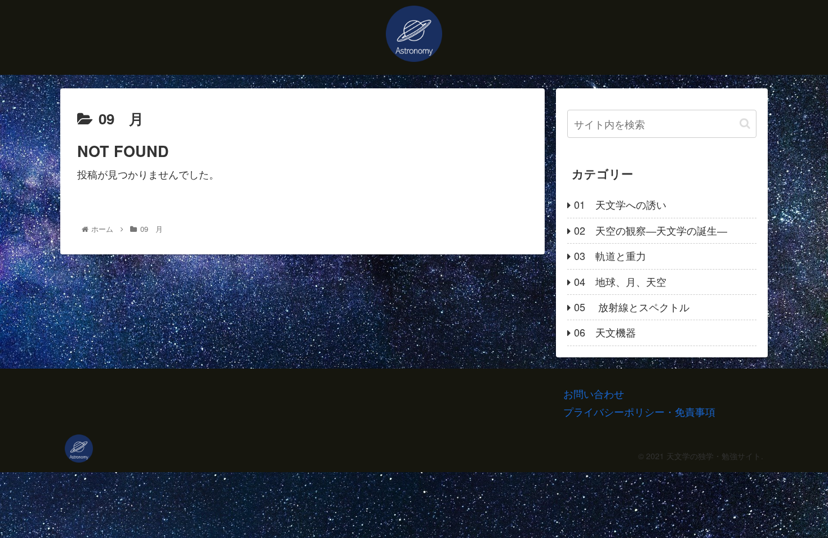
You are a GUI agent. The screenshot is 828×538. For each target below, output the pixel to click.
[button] (745, 123)
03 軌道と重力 (610, 255)
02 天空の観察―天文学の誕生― (650, 230)
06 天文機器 (605, 332)
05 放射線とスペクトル (631, 306)
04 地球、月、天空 (620, 281)
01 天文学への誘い (620, 204)
